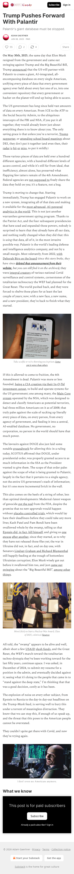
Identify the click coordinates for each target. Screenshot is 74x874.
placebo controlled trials (29, 513)
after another (20, 537)
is (11, 148)
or (18, 148)
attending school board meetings (41, 139)
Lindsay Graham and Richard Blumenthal (41, 551)
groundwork (21, 449)
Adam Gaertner (19, 35)
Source (45, 635)
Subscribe (54, 4)
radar (6, 148)
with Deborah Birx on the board (32, 256)
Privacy (36, 849)
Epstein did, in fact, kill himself (23, 532)
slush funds (43, 649)
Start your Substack (28, 858)
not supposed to (39, 180)
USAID (30, 649)
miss (24, 148)
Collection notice (61, 849)
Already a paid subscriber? (37, 824)
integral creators (20, 273)
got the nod (25, 504)
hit (15, 148)
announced (19, 69)
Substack (20, 866)
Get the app (54, 858)
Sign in (67, 4)
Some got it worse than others (43, 363)
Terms (45, 849)
